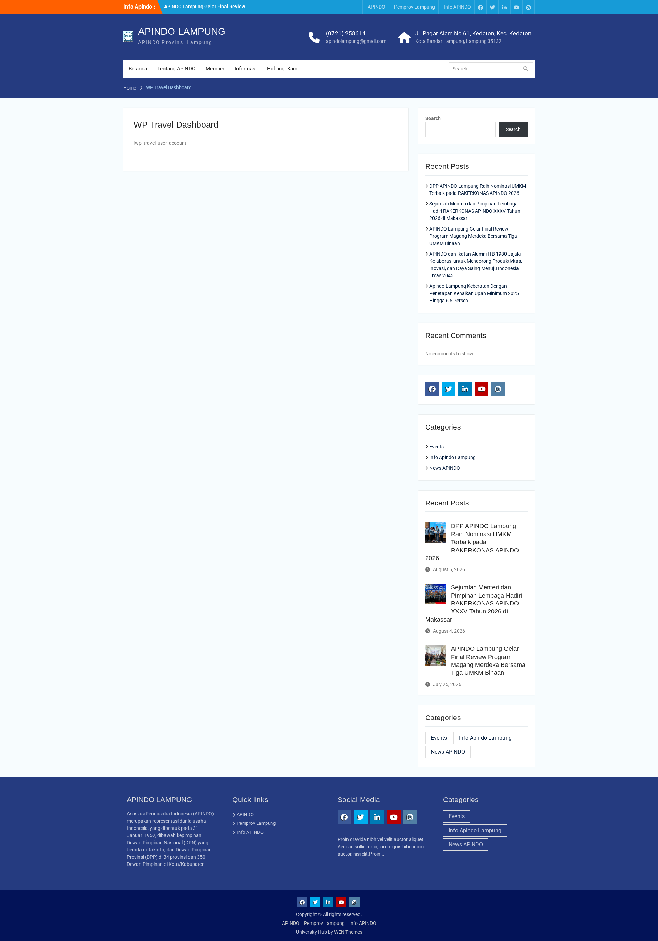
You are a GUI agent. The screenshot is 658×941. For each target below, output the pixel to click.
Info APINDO (457, 7)
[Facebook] (480, 7)
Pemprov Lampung (414, 7)
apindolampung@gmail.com (356, 41)
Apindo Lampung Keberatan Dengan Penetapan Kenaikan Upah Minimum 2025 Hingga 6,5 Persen (474, 293)
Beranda (138, 69)
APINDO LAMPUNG (182, 31)
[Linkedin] (504, 7)
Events (436, 446)
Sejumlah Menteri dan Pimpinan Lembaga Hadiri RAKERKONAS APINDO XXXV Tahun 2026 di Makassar (474, 211)
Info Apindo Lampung (452, 457)
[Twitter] (492, 7)
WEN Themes (348, 932)
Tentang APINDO (176, 69)
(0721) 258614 (346, 33)
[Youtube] (516, 7)
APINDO (376, 7)
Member (215, 69)
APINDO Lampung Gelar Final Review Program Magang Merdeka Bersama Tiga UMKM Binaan (473, 236)
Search (433, 118)
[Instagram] (528, 7)
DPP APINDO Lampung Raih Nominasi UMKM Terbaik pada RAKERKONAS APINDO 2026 (472, 542)
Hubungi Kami (283, 69)
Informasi (246, 69)
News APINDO (444, 468)
